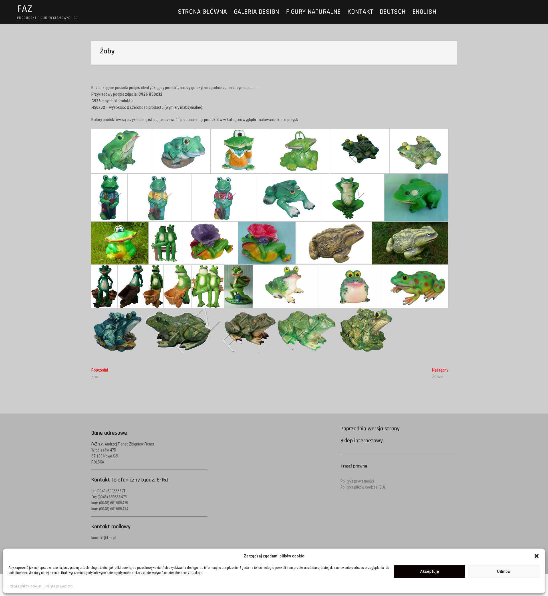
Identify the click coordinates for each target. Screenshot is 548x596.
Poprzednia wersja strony (370, 428)
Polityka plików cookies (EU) (363, 487)
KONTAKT (360, 11)
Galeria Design (256, 11)
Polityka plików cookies (25, 586)
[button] (536, 556)
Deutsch (393, 11)
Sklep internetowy (362, 440)
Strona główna (202, 11)
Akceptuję (429, 571)
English (424, 11)
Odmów (504, 571)
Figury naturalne (313, 11)
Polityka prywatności (59, 586)
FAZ (25, 9)
